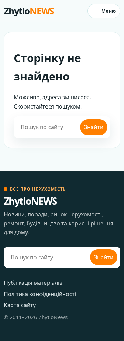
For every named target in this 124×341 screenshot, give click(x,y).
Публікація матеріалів (33, 282)
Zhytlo (29, 11)
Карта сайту (20, 305)
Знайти (93, 127)
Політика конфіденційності (40, 294)
